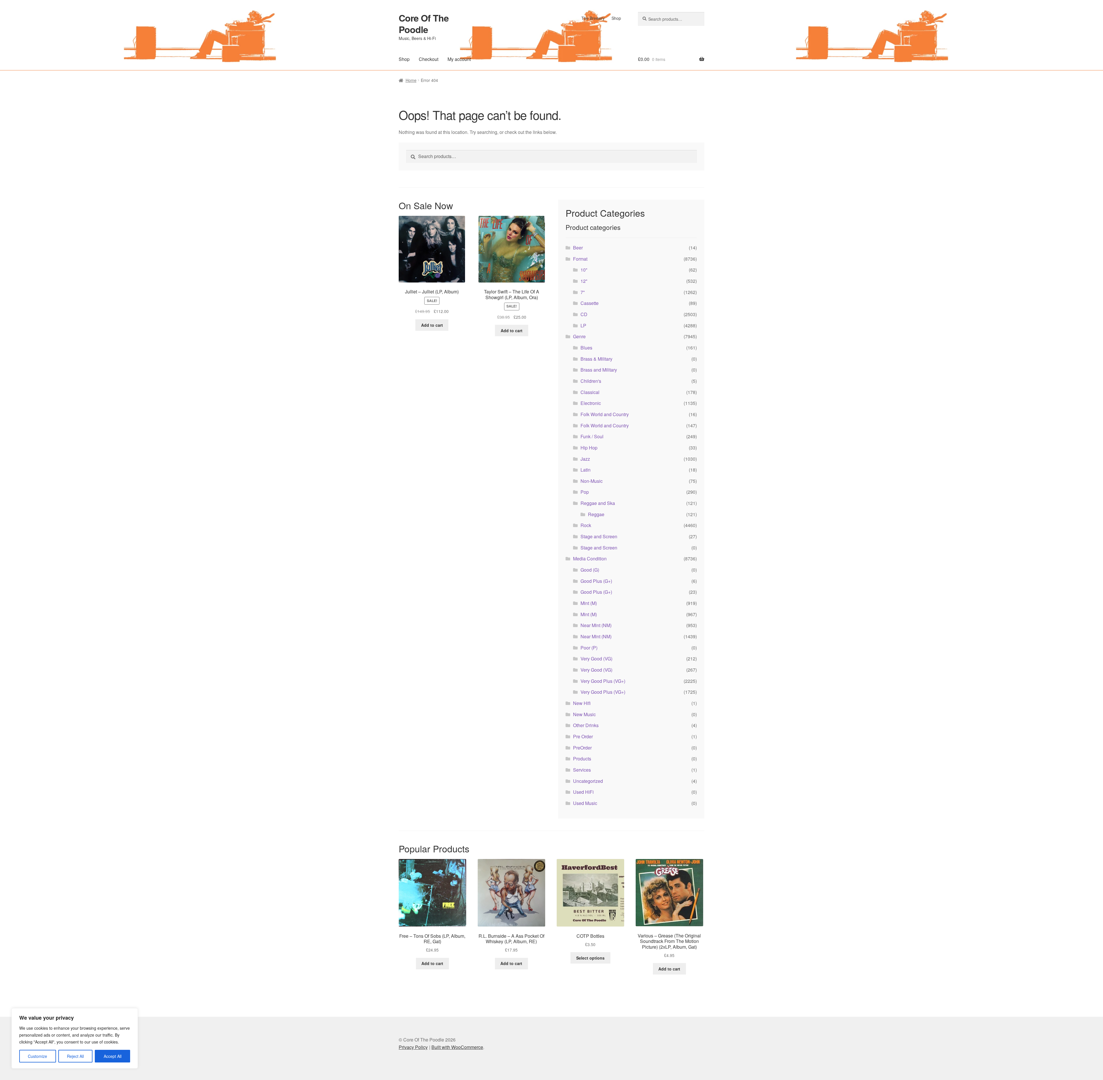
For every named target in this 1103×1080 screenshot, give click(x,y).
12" (584, 281)
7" (583, 292)
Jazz (585, 459)
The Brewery (593, 18)
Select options (590, 958)
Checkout (428, 59)
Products (582, 758)
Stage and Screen (599, 536)
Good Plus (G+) (596, 581)
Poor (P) (589, 647)
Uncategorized (588, 781)
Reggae (596, 514)
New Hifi (582, 703)
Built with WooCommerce (457, 1047)
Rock (586, 525)
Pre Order (583, 736)
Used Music (585, 803)
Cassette (590, 303)
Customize (37, 1056)
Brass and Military (599, 369)
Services (582, 769)
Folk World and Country (605, 414)
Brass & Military (596, 358)
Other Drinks (586, 725)
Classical (590, 392)
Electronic (591, 403)
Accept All (113, 1056)
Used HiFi (583, 792)
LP (583, 325)
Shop (616, 18)
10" (584, 269)
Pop (585, 492)
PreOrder (582, 747)
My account (459, 59)
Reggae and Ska (598, 503)
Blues (586, 347)
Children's (591, 381)
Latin (586, 469)
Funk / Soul (592, 436)
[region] (74, 1038)
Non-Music (592, 481)
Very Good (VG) (596, 658)
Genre (579, 336)
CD (584, 314)
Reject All (75, 1056)
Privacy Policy (413, 1047)
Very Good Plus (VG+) (603, 681)
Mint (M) (589, 603)
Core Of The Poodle (424, 23)
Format (580, 258)
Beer (578, 247)
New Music (584, 714)
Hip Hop (589, 447)
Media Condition (590, 558)
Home (411, 80)
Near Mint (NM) (596, 625)
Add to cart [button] (432, 325)
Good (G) (590, 569)
